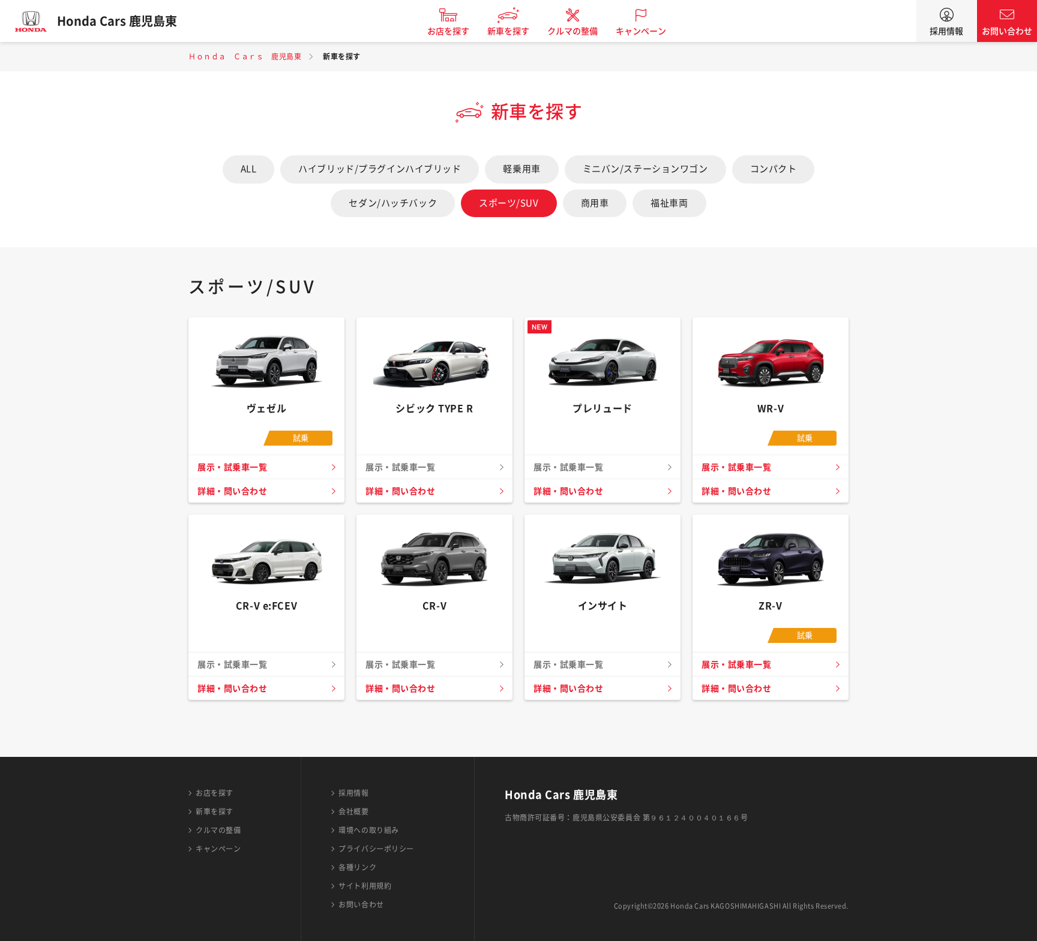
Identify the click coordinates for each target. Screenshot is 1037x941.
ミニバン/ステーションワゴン (645, 168)
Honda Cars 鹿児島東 (117, 21)
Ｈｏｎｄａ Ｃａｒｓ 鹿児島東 (244, 56)
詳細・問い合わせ (232, 491)
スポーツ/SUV (508, 203)
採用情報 (946, 31)
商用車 (595, 203)
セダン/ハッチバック (393, 203)
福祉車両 (669, 203)
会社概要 (353, 811)
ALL (249, 168)
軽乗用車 (521, 168)
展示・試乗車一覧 (232, 467)
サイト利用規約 (364, 885)
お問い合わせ (1007, 31)
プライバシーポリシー (376, 848)
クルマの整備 (572, 31)
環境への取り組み (368, 830)
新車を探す (508, 31)
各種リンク (357, 867)
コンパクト (773, 168)
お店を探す (448, 31)
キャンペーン (641, 31)
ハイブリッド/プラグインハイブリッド (379, 168)
